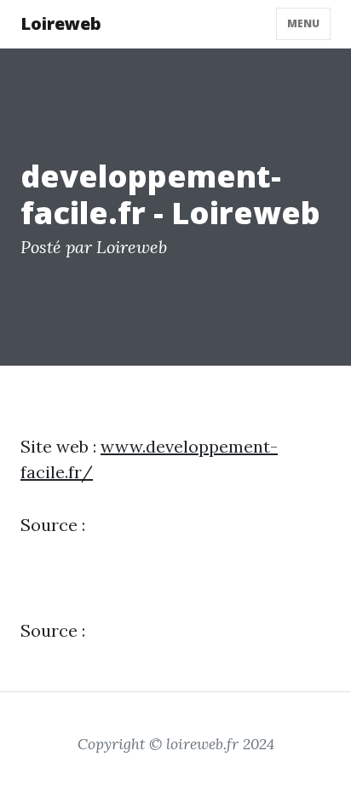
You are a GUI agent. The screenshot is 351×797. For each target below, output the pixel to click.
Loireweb (60, 23)
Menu (303, 23)
